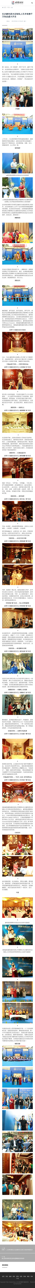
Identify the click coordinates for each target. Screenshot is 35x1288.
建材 (10, 1276)
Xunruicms (18, 1284)
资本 (32, 1276)
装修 (24, 1276)
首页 (5, 7)
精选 (28, 1276)
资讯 (8, 7)
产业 (17, 1278)
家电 (17, 1276)
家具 (14, 1276)
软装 (21, 1276)
